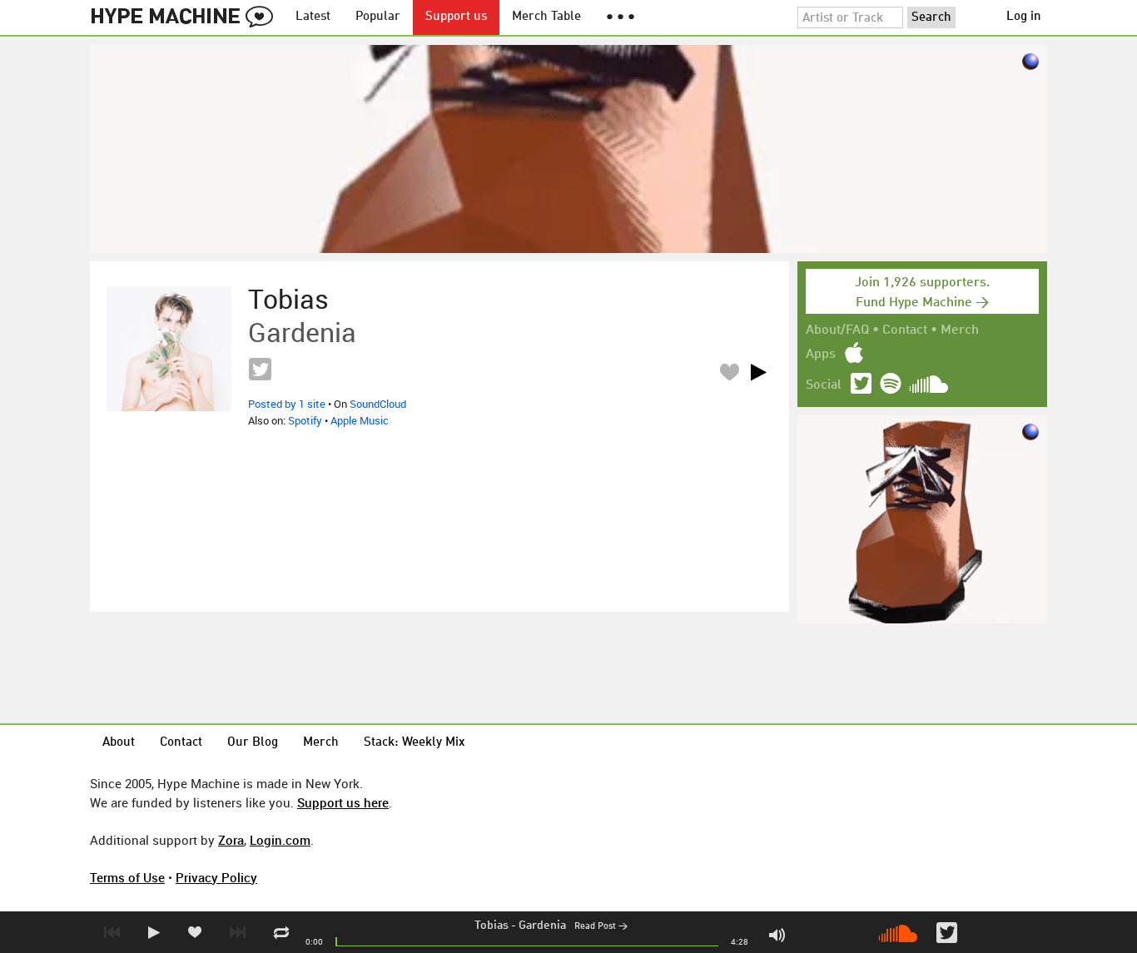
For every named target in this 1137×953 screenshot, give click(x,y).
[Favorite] (729, 371)
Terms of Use (127, 877)
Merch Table (546, 17)
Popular (377, 17)
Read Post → (601, 926)
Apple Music (359, 420)
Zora (231, 839)
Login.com (280, 839)
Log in (1023, 17)
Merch (960, 330)
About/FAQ (837, 330)
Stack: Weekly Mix (414, 743)
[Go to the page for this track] (169, 348)
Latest (312, 17)
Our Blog (252, 743)
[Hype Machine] (186, 17)
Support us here (343, 802)
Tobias (491, 925)
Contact (904, 330)
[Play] (758, 372)
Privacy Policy (216, 877)
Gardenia (542, 925)
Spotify (305, 420)
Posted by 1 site (286, 403)
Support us (456, 17)
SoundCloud (378, 403)
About (118, 743)
